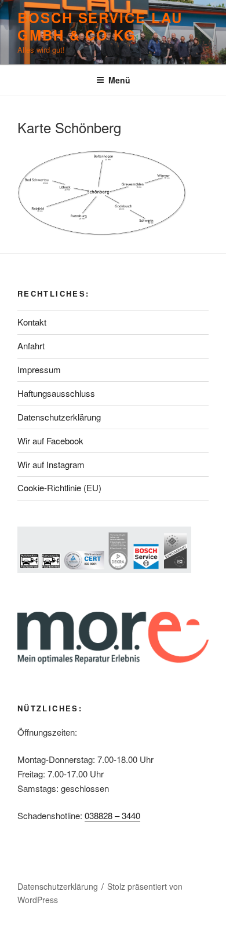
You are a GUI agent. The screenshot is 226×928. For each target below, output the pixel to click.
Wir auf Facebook (50, 440)
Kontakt (31, 322)
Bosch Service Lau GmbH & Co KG (100, 26)
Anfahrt (31, 345)
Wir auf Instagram (51, 464)
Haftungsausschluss (56, 393)
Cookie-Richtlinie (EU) (59, 487)
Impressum (39, 369)
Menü (119, 80)
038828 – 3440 (112, 815)
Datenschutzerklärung (59, 417)
